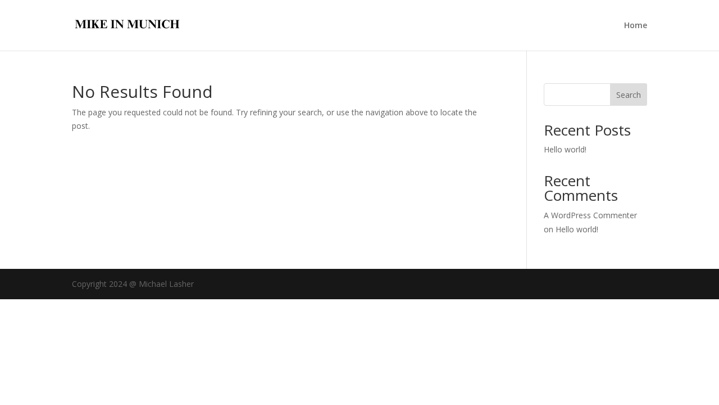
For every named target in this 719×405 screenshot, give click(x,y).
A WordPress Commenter (590, 215)
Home (635, 25)
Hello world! (565, 149)
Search (628, 94)
